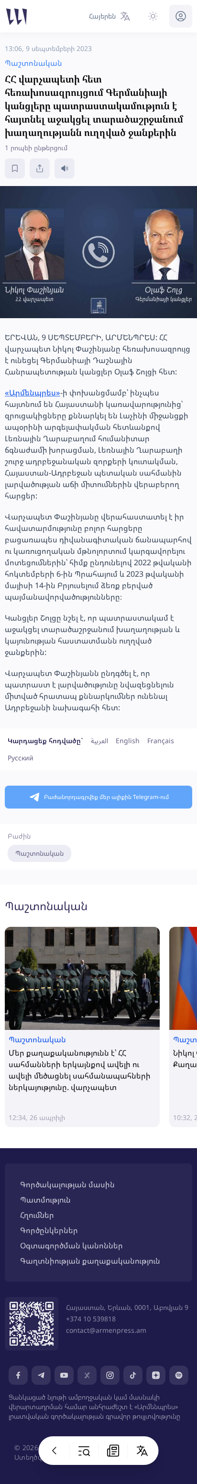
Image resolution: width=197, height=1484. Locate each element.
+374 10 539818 (91, 1318)
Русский (20, 757)
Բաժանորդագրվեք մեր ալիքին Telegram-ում (106, 797)
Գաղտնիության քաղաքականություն (90, 1261)
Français (160, 740)
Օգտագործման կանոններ (71, 1245)
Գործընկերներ (49, 1230)
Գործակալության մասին (67, 1184)
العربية (99, 740)
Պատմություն (45, 1199)
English (128, 740)
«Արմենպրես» (32, 392)
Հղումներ (37, 1215)
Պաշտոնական (39, 853)
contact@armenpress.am (106, 1330)
